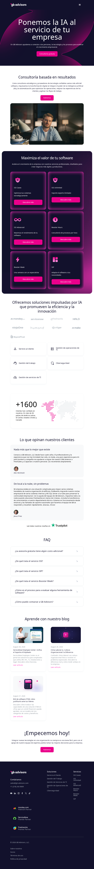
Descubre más (28, 202)
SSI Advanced (77, 784)
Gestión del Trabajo (54, 778)
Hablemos (47, 98)
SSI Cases (77, 775)
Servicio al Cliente (54, 775)
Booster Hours (76, 789)
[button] (80, 5)
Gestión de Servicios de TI (57, 782)
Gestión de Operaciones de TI (57, 786)
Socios (12, 852)
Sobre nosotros (16, 848)
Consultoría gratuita (47, 54)
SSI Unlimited (77, 779)
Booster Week (76, 794)
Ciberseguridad (53, 790)
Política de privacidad (18, 859)
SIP (74, 799)
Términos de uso (16, 855)
